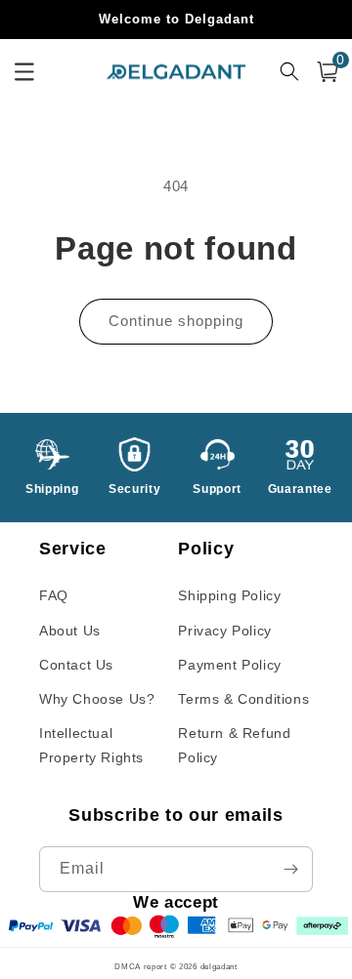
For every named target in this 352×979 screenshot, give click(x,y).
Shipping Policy (229, 595)
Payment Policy (229, 665)
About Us (70, 630)
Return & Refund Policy (234, 745)
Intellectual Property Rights (91, 745)
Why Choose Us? (96, 699)
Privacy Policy (224, 630)
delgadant (219, 966)
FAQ (53, 595)
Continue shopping (176, 320)
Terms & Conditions (243, 699)
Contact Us (76, 665)
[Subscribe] (290, 869)
